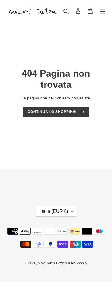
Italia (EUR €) (54, 211)
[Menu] (102, 11)
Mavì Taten (46, 263)
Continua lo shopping (52, 112)
